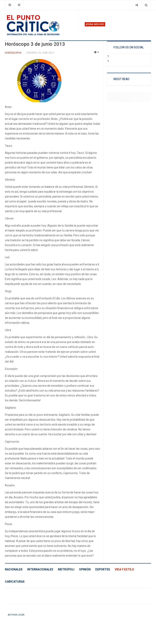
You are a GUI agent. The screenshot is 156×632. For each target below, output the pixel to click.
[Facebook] (113, 56)
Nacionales (14, 569)
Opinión (85, 569)
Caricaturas (15, 582)
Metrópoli (66, 569)
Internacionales (40, 569)
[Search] (146, 5)
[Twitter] (113, 61)
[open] (9, 5)
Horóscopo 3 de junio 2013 (35, 44)
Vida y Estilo (124, 569)
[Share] (136, 5)
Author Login (16, 615)
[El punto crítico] (40, 25)
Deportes (102, 569)
